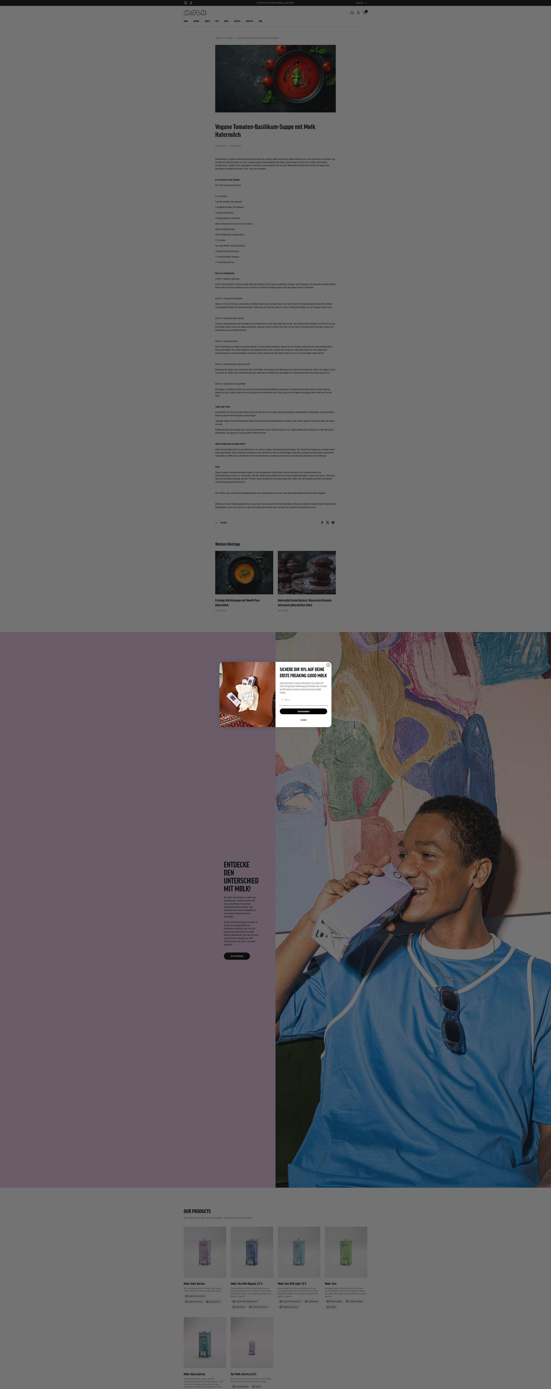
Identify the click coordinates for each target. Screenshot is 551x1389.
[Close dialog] (328, 665)
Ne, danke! (303, 720)
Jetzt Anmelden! (303, 711)
